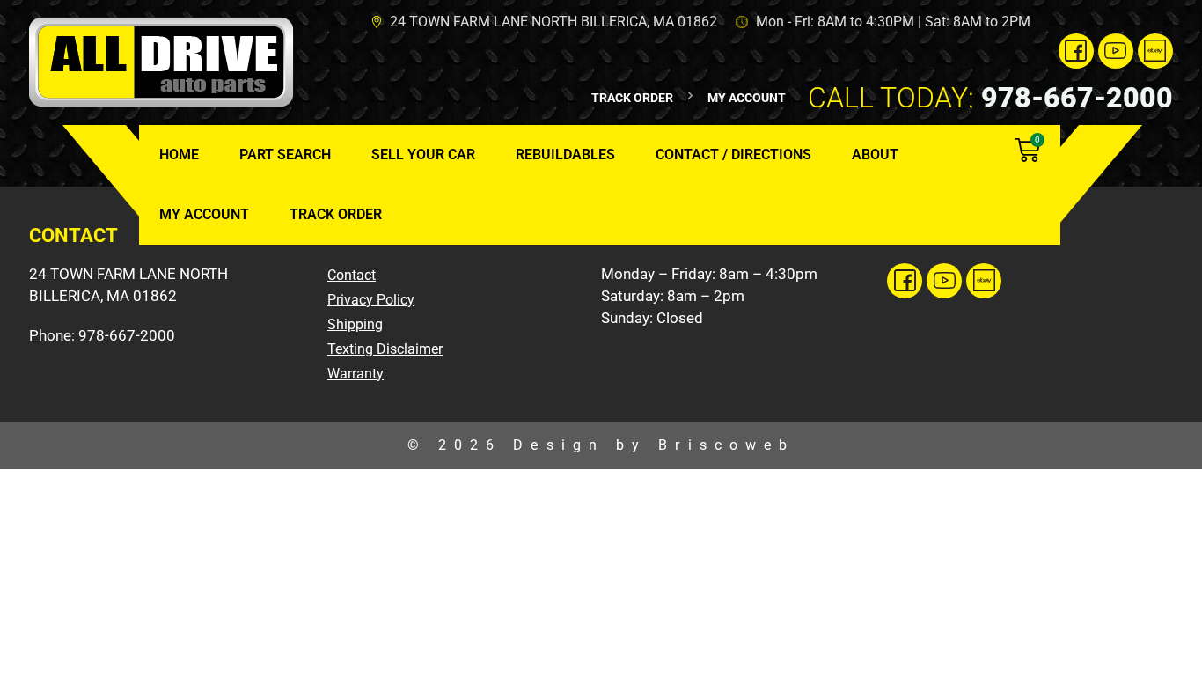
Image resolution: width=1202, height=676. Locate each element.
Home (179, 154)
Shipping (355, 324)
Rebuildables (565, 154)
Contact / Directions (733, 154)
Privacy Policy (370, 299)
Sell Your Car (423, 154)
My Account (204, 214)
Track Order (336, 214)
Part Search (285, 154)
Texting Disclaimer (385, 349)
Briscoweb (726, 445)
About (875, 154)
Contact (351, 275)
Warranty (355, 373)
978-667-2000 (990, 97)
